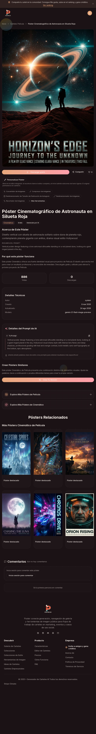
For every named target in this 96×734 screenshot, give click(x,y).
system (88, 300)
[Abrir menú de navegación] (90, 13)
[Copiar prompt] (89, 336)
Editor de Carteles (42, 651)
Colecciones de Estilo (13, 655)
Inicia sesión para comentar (21, 575)
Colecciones (9, 651)
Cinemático (8, 223)
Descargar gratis (37, 172)
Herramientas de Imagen (15, 660)
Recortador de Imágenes (15, 201)
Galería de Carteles (12, 646)
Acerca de (69, 653)
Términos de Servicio (74, 666)
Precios (38, 655)
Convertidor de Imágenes (15, 191)
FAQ (36, 664)
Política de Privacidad (74, 662)
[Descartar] (93, 3)
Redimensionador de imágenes (68, 196)
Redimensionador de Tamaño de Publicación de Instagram (28, 196)
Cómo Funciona (41, 660)
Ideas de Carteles (12, 664)
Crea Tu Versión (50, 380)
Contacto (69, 657)
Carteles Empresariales (14, 669)
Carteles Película (17, 24)
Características (41, 646)
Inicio (4, 24)
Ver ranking (48, 5)
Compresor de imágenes (41, 191)
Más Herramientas (38, 201)
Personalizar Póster (15, 180)
